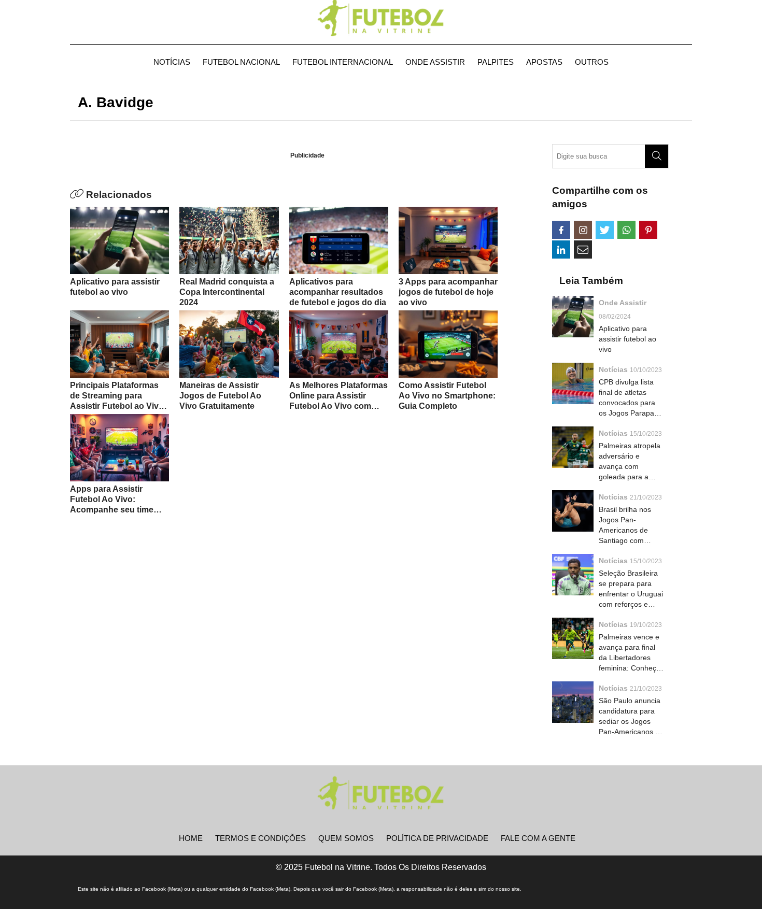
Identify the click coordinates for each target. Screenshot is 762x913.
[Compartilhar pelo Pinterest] (648, 230)
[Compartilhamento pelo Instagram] (583, 230)
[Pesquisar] (656, 156)
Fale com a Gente (538, 838)
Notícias (171, 62)
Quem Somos (346, 838)
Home (191, 838)
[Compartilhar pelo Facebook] (561, 230)
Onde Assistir (435, 62)
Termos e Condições (260, 838)
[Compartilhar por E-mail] (583, 249)
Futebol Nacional (241, 62)
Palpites (495, 62)
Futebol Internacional (342, 62)
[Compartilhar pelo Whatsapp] (626, 230)
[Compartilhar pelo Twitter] (605, 230)
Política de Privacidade (437, 838)
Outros (592, 62)
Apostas (544, 62)
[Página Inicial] (381, 18)
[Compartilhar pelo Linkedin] (561, 249)
